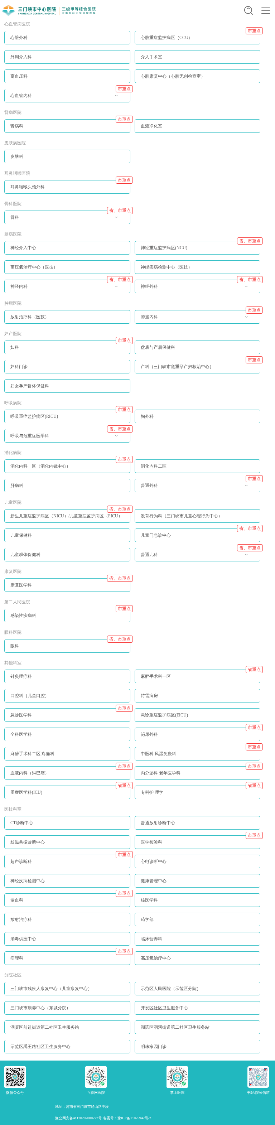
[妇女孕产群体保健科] (67, 390)
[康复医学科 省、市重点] (67, 590)
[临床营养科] (197, 943)
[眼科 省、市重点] (67, 650)
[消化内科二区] (197, 471)
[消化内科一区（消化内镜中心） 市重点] (67, 471)
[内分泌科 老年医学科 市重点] (197, 778)
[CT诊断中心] (67, 827)
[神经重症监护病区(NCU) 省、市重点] (197, 252)
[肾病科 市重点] (67, 131)
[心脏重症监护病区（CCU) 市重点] (197, 42)
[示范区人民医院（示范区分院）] (197, 993)
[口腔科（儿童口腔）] (67, 700)
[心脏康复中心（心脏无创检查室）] (197, 81)
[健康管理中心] (197, 885)
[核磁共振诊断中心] (67, 847)
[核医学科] (197, 905)
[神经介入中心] (67, 252)
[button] (248, 10)
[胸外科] (197, 421)
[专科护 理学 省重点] (197, 797)
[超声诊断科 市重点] (67, 866)
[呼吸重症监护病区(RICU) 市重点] (67, 421)
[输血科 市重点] (67, 905)
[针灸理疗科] (67, 681)
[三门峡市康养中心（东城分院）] (67, 1012)
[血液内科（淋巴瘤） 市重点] (67, 778)
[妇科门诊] (67, 371)
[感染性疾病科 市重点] (67, 620)
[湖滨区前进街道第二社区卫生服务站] (67, 1032)
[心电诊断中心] (197, 866)
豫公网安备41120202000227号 (78, 1118)
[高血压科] (67, 81)
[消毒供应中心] (67, 943)
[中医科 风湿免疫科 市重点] (197, 758)
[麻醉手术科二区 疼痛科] (67, 758)
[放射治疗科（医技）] (67, 321)
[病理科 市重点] (67, 963)
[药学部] (197, 924)
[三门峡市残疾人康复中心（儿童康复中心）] (67, 993)
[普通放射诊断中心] (197, 827)
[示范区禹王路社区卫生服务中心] (67, 1051)
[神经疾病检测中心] (67, 885)
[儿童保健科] (67, 540)
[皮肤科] (67, 161)
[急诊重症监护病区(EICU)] (197, 720)
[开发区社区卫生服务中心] (197, 1012)
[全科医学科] (67, 739)
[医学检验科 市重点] (197, 847)
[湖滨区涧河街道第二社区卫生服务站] (197, 1032)
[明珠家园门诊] (197, 1051)
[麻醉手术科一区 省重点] (197, 681)
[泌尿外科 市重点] (197, 739)
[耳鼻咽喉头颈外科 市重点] (67, 191)
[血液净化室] (197, 131)
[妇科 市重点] (67, 352)
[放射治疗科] (67, 924)
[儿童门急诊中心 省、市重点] (197, 540)
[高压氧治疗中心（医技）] (67, 272)
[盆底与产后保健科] (197, 352)
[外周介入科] (67, 61)
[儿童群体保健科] (67, 559)
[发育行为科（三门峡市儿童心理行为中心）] (197, 520)
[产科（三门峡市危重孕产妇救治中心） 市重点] (197, 371)
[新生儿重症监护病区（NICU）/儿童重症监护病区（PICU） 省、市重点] (67, 520)
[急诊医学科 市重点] (67, 720)
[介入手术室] (197, 61)
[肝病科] (67, 490)
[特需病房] (197, 700)
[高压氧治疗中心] (197, 963)
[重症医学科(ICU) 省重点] (67, 797)
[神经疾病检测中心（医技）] (197, 272)
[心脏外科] (67, 42)
